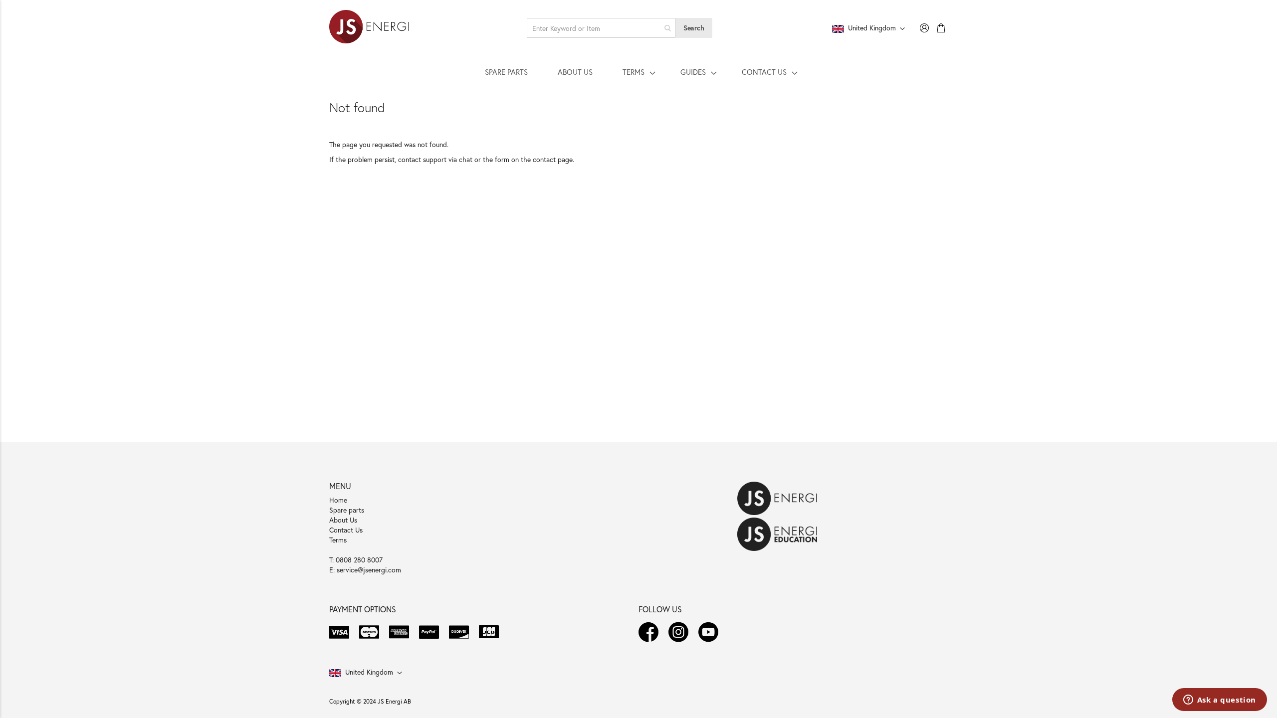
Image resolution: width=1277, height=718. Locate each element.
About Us (343, 520)
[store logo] (369, 28)
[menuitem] (506, 72)
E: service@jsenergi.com (365, 569)
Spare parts (346, 510)
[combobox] (601, 28)
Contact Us (346, 530)
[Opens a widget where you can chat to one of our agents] (1219, 700)
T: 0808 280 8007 (356, 559)
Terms (338, 539)
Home (338, 500)
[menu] (638, 72)
